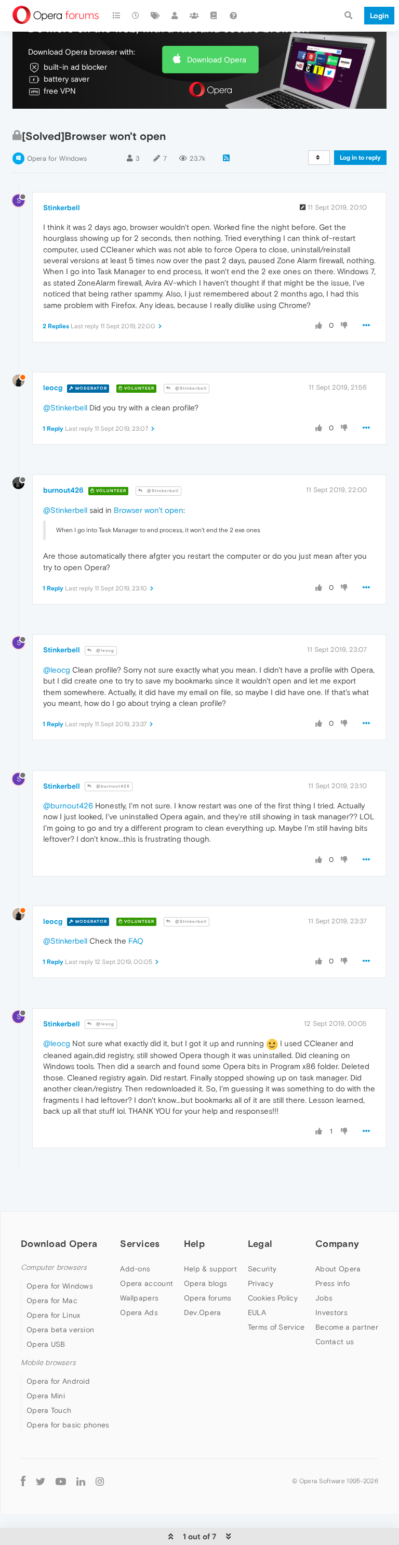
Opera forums (208, 1298)
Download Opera (216, 59)
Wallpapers (139, 1298)
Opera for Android (58, 1381)
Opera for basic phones (68, 1425)
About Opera (338, 1269)
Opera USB (45, 1344)
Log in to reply (360, 157)
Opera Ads (139, 1312)
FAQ (135, 940)
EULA (257, 1312)
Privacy (260, 1283)
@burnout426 (112, 786)
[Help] (233, 15)
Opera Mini (45, 1396)
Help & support (210, 1269)
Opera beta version (60, 1329)
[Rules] (214, 15)
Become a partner (346, 1327)
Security (262, 1269)
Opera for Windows (57, 158)
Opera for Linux (53, 1315)
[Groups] (194, 15)
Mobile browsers (48, 1362)
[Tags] (155, 15)
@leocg (104, 650)
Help (194, 1243)
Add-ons (135, 1269)
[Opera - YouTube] (60, 1481)
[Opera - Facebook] (23, 1480)
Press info (332, 1283)
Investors (331, 1312)
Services (139, 1243)
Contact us (334, 1341)
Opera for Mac (51, 1300)
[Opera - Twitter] (40, 1481)
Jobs (323, 1298)
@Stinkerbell (190, 388)
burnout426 (63, 490)
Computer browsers (54, 1267)
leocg (52, 387)
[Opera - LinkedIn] (80, 1481)
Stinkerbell (61, 207)
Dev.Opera (202, 1312)
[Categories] (116, 15)
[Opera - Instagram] (99, 1481)
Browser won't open (148, 510)
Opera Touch (48, 1410)
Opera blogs (205, 1283)
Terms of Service (276, 1327)
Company (337, 1243)
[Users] (175, 15)
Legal (260, 1243)
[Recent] (136, 15)
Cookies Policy (273, 1298)
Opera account (146, 1283)
